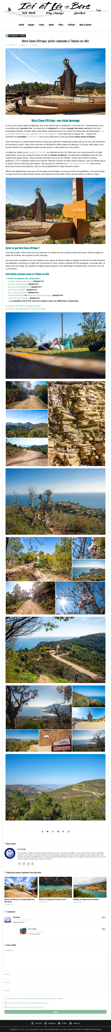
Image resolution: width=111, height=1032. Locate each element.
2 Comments (23, 45)
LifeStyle (71, 24)
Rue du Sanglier (17, 290)
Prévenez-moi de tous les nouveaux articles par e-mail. (24, 1007)
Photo (61, 24)
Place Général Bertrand (21, 281)
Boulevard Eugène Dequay (39, 295)
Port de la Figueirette (20, 287)
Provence (22, 36)
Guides (51, 24)
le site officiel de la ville (78, 163)
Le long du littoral (18, 292)
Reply (103, 917)
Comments (8, 950)
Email (6, 982)
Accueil (21, 24)
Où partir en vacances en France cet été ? (53, 899)
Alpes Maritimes (14, 36)
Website (7, 990)
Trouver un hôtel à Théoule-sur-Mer (24, 306)
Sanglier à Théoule (37, 152)
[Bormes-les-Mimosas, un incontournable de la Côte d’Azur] (21, 887)
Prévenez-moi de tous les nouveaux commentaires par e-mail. (26, 1003)
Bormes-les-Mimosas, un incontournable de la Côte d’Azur (19, 900)
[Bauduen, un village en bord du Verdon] (90, 887)
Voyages (31, 24)
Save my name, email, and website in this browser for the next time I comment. (35, 998)
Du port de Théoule (19, 298)
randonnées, (33, 137)
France (41, 24)
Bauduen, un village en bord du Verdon (86, 899)
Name (6, 974)
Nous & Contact (85, 24)
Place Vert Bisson (18, 284)
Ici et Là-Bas (32, 929)
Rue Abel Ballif (17, 295)
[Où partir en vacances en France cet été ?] (55, 887)
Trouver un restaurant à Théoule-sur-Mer (27, 309)
